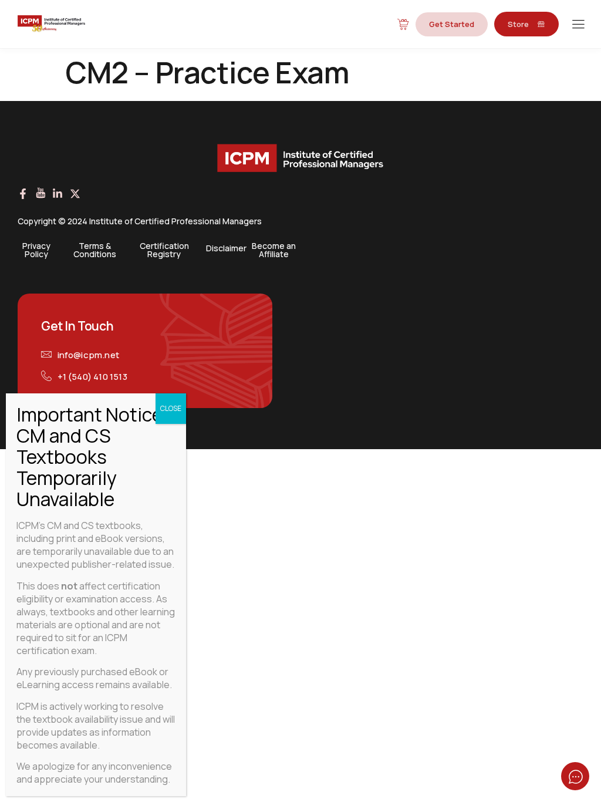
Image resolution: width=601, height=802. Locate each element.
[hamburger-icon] (578, 25)
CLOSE (170, 408)
